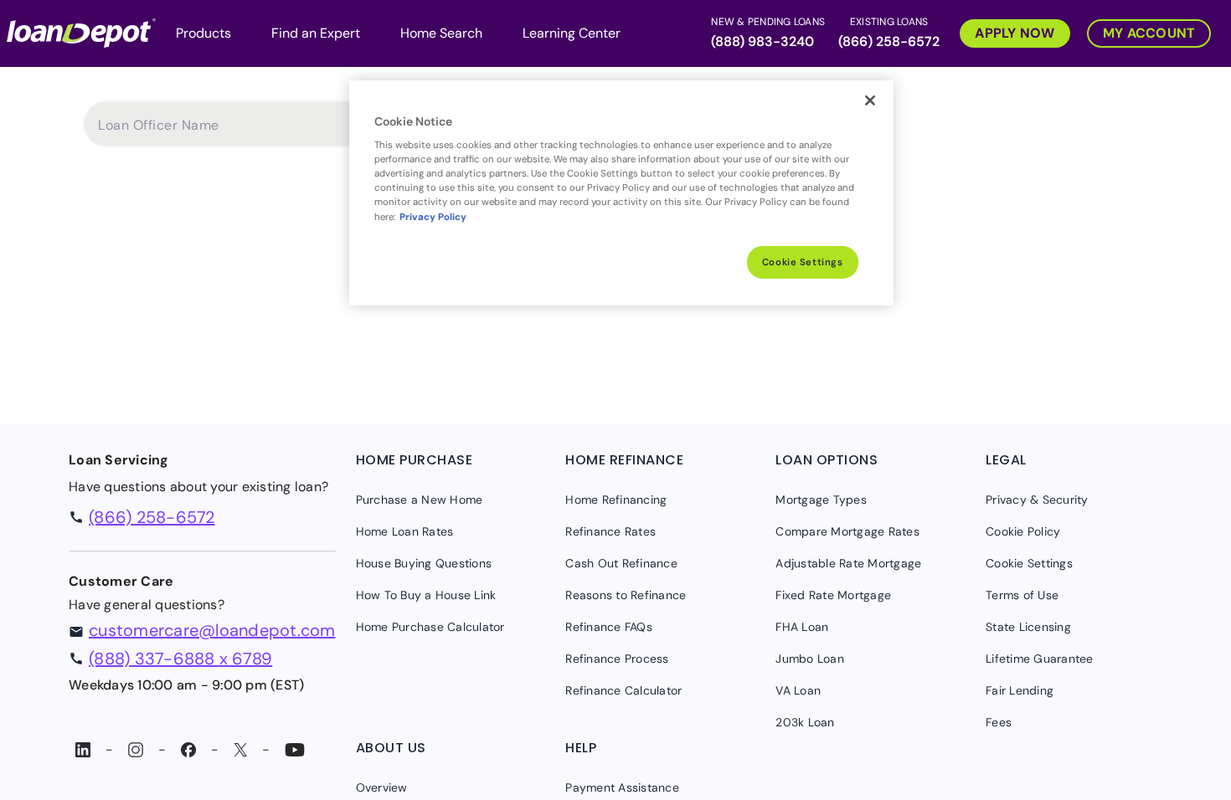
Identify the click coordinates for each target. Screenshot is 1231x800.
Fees (999, 722)
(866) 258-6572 (889, 41)
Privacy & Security (1037, 499)
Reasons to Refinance (625, 595)
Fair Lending (1019, 690)
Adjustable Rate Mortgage (848, 563)
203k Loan (804, 722)
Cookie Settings (802, 262)
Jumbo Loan (809, 658)
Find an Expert (315, 33)
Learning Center (572, 33)
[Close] (870, 100)
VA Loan (798, 690)
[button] (1010, 31)
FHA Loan (801, 626)
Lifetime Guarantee (1040, 658)
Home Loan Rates (405, 531)
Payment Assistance (622, 787)
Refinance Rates (610, 531)
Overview (382, 787)
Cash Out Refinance (621, 563)
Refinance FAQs (608, 626)
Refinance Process (616, 658)
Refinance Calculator (623, 690)
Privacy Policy (432, 217)
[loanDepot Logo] (81, 31)
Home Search (441, 33)
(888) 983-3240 (762, 41)
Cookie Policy (1023, 531)
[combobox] (230, 132)
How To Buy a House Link (426, 595)
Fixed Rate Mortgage (833, 595)
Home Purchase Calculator (430, 626)
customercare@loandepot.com (212, 630)
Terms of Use (1022, 595)
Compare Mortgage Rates (847, 531)
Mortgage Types (821, 499)
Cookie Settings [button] (1029, 563)
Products (203, 33)
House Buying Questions (424, 563)
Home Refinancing (616, 499)
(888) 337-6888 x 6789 (180, 658)
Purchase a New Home (419, 499)
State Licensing (1028, 626)
